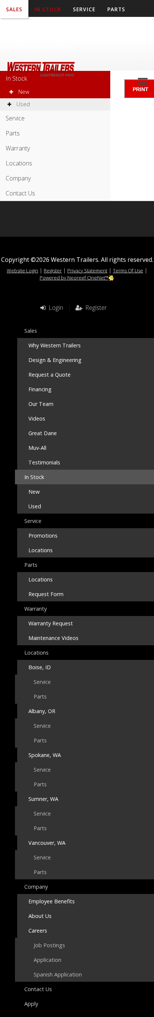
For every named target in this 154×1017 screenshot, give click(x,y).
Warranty (21, 28)
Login (54, 307)
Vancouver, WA (46, 842)
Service (15, 118)
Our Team (40, 403)
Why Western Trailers (54, 345)
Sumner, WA (43, 798)
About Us (40, 915)
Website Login (22, 270)
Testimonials (44, 462)
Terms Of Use (128, 270)
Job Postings (49, 945)
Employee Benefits (51, 901)
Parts (13, 133)
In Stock (16, 78)
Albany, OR (41, 711)
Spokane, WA (44, 755)
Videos (36, 418)
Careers (37, 930)
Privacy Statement (87, 270)
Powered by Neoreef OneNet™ (74, 277)
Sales (30, 330)
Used (22, 104)
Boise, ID (39, 667)
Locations (65, 28)
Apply (63, 46)
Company (107, 28)
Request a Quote (49, 374)
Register (53, 270)
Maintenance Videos (53, 637)
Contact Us (24, 46)
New (23, 91)
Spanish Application (58, 974)
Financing (40, 389)
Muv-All (37, 447)
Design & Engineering (54, 360)
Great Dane (42, 433)
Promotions (43, 535)
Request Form (46, 594)
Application (47, 959)
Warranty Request (50, 623)
